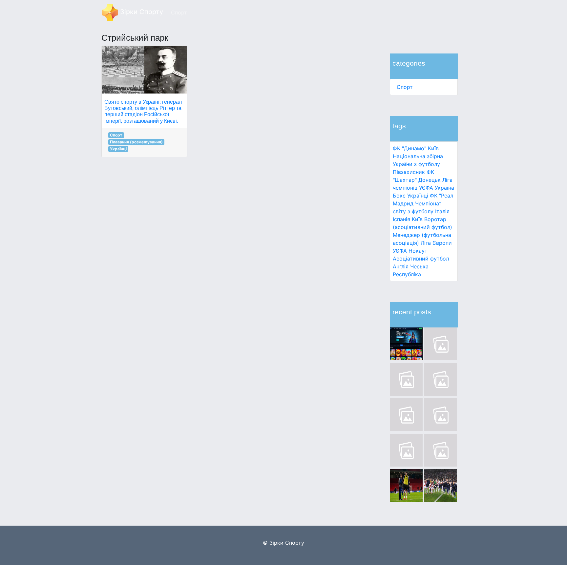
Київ (417, 219)
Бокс (399, 195)
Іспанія (401, 219)
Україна (444, 187)
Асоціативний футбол (421, 258)
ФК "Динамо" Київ (416, 148)
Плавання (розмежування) (136, 141)
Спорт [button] (179, 12)
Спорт (405, 87)
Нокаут (418, 250)
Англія (401, 266)
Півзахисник (409, 172)
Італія (442, 211)
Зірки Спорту (140, 12)
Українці (417, 195)
